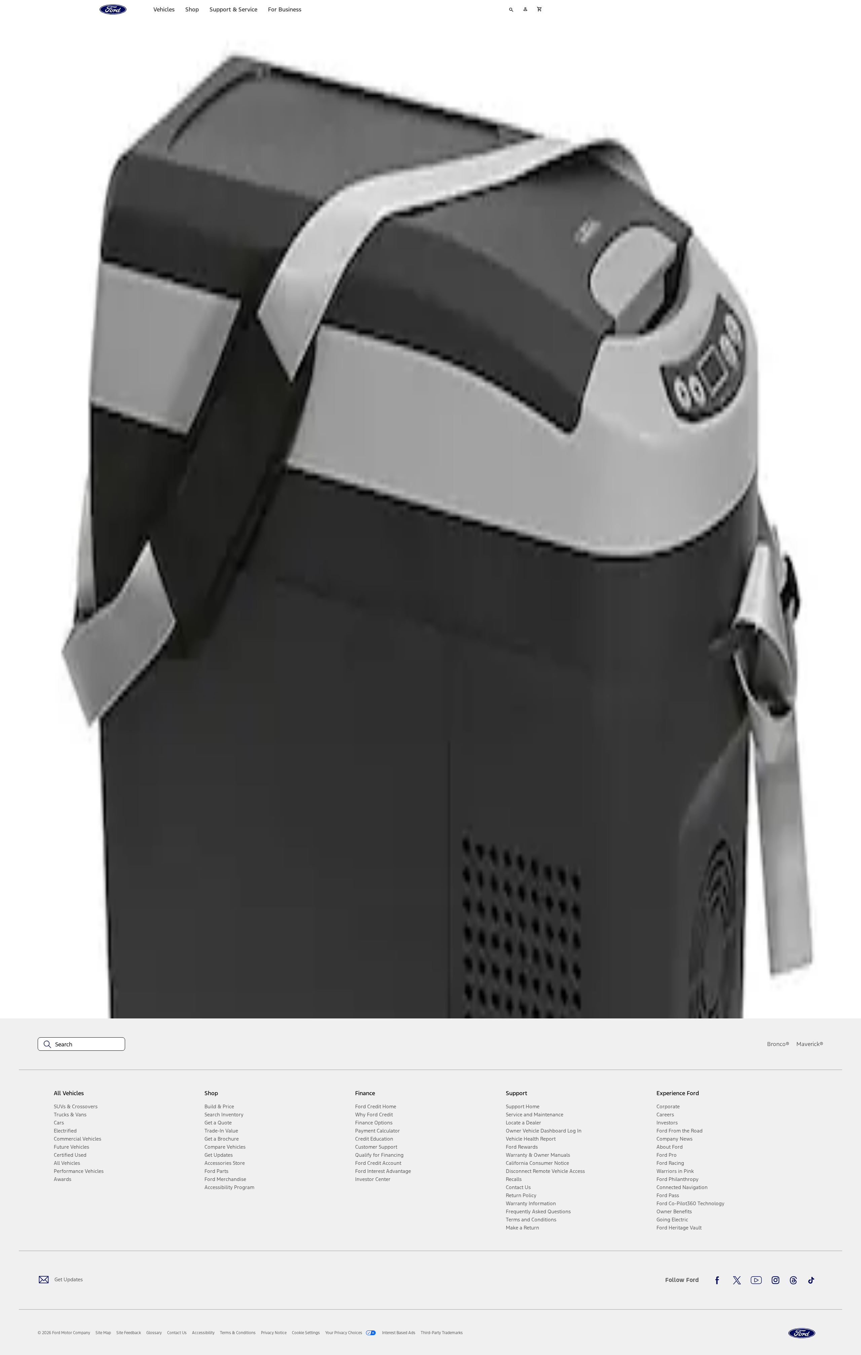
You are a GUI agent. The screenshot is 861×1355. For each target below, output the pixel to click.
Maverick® (809, 1044)
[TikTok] (811, 1280)
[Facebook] (719, 1280)
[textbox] (81, 1044)
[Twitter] (737, 1280)
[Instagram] (776, 1280)
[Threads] (793, 1280)
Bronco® (778, 1044)
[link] (103, 1332)
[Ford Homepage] (801, 1333)
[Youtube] (756, 1280)
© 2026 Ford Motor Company (64, 1332)
